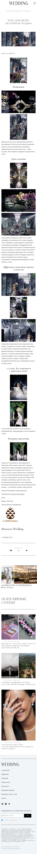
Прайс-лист (5, 782)
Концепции (26, 11)
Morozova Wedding (17, 494)
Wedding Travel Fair (9, 794)
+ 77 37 (6, 537)
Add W (3, 798)
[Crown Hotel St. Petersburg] (18, 586)
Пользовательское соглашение (10, 846)
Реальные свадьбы (14, 11)
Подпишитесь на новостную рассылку (16, 811)
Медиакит (5, 774)
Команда (4, 778)
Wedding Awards (7, 790)
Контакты (5, 786)
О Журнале (5, 770)
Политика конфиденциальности (10, 848)
